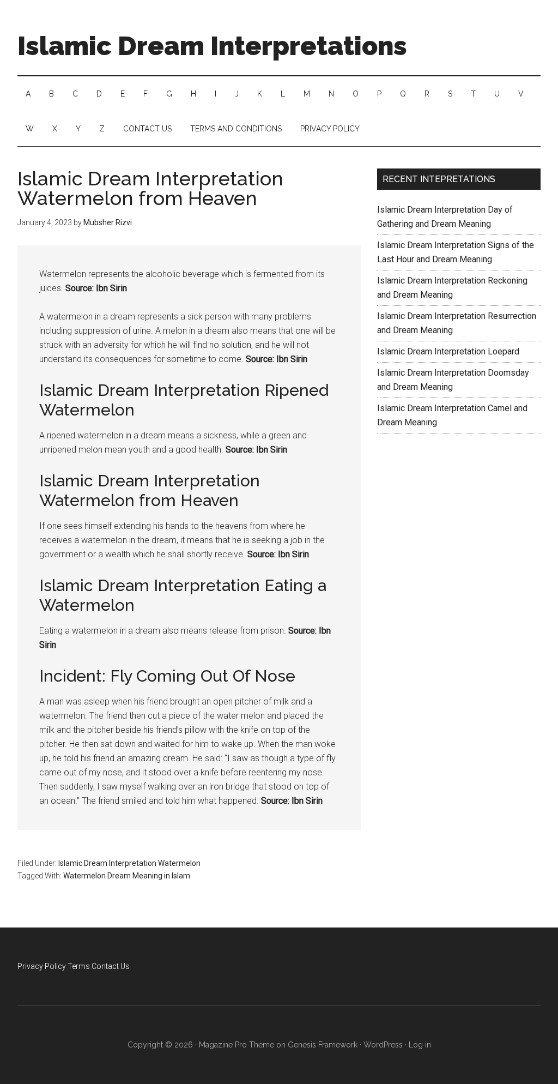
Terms (79, 966)
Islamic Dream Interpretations (212, 46)
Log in (420, 1044)
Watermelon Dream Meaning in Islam (126, 875)
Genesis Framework (322, 1044)
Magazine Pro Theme (236, 1044)
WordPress (383, 1044)
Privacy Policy (41, 966)
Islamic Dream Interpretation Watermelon (129, 863)
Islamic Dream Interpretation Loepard (448, 351)
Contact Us (111, 966)
